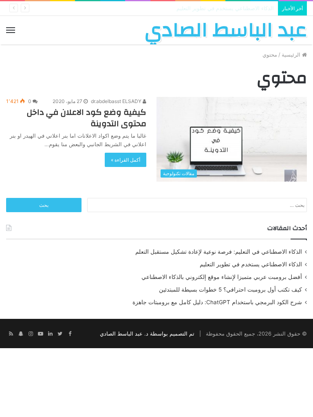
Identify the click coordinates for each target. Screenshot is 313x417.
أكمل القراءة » (125, 160)
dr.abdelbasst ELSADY (117, 101)
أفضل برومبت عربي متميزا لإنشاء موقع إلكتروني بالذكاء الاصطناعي (221, 277)
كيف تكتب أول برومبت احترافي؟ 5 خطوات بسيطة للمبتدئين (230, 289)
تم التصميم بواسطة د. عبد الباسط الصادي (147, 333)
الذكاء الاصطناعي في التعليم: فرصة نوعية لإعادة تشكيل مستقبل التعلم (218, 251)
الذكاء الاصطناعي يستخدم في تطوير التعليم (251, 264)
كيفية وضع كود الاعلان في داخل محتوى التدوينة (86, 118)
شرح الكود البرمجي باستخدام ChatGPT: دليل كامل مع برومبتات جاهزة (217, 302)
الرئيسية (292, 54)
